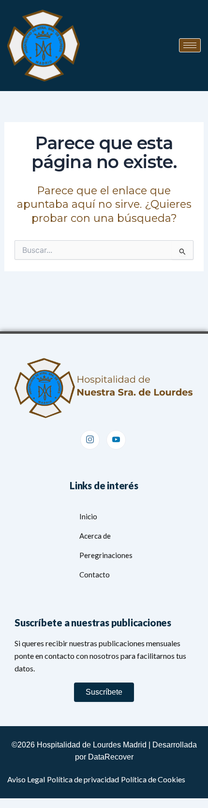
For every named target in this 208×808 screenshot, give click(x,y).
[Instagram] (90, 440)
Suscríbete (104, 692)
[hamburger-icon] (190, 45)
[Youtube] (116, 440)
